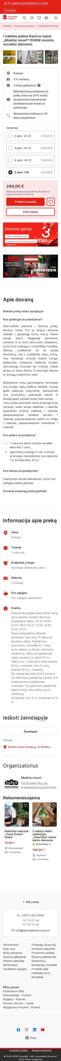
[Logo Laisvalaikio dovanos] (11, 18)
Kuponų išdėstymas (44, 957)
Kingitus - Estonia (14, 999)
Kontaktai (37, 977)
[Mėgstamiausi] (39, 18)
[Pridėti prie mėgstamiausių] (51, 202)
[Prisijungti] (32, 18)
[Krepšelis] (46, 18)
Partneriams (11, 944)
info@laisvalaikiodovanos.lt (32, 930)
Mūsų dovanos (12, 952)
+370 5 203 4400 (32, 915)
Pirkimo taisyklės (13, 961)
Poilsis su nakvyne (24, 26)
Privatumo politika (43, 952)
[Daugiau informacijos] (39, 85)
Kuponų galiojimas (14, 957)
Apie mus (9, 948)
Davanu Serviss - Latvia (18, 1003)
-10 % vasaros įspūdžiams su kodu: (26, 3)
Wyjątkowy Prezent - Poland (21, 1007)
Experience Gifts (13, 991)
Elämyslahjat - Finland (17, 995)
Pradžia (7, 26)
